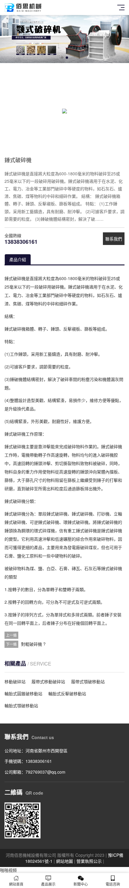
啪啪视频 (8, 870)
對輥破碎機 (31, 644)
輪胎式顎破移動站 (21, 705)
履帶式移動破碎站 (48, 681)
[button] (62, 57)
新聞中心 (81, 883)
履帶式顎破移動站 (88, 681)
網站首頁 (16, 883)
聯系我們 (113, 239)
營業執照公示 (89, 861)
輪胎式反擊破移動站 (67, 693)
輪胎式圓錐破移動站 (23, 693)
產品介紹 (17, 259)
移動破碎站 (15, 681)
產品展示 (48, 883)
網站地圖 (64, 861)
